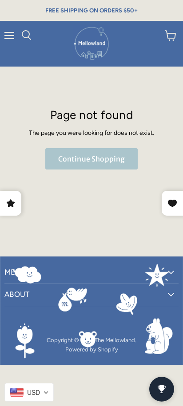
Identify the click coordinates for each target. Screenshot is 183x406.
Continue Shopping (91, 158)
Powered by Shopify (91, 349)
